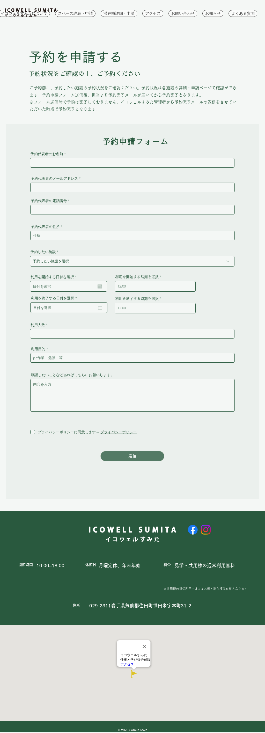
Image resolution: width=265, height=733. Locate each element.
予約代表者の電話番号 (49, 201)
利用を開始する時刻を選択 (137, 277)
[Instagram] (205, 529)
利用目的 (38, 349)
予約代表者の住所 (45, 226)
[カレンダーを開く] (100, 286)
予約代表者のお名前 (47, 154)
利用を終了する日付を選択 (55, 298)
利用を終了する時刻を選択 (137, 298)
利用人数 (38, 325)
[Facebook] (192, 529)
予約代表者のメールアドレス (54, 178)
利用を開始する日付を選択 (55, 277)
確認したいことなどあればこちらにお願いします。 (72, 375)
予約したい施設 (43, 252)
